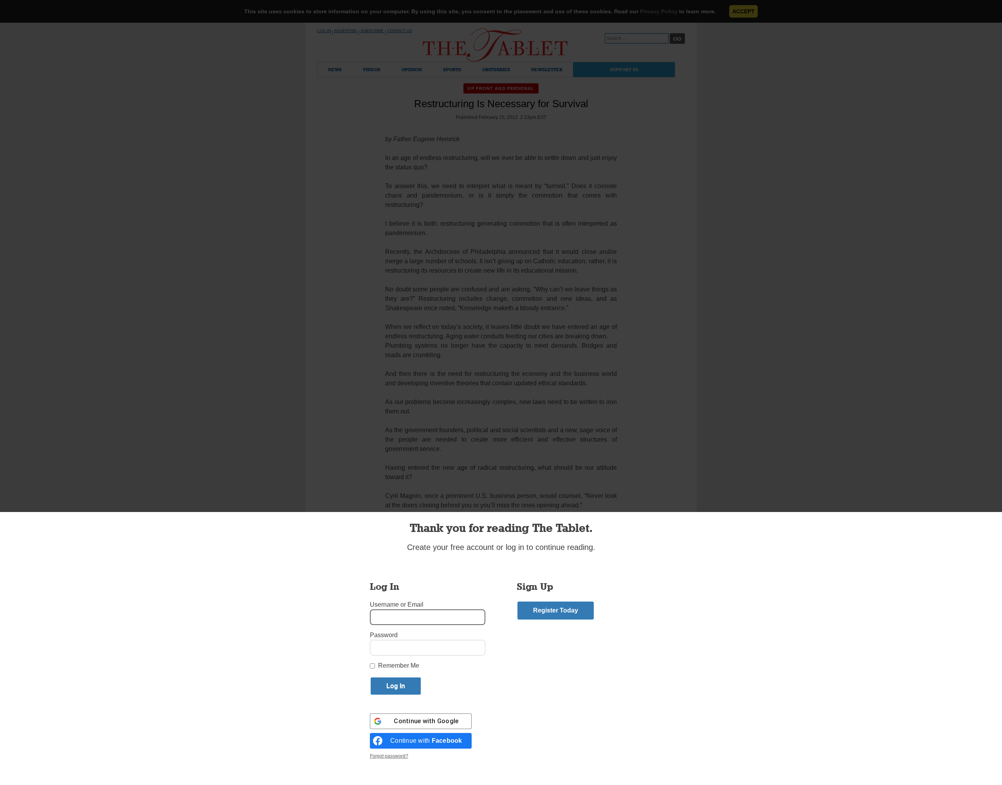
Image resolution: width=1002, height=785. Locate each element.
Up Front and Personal (500, 88)
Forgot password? (389, 756)
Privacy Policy (659, 11)
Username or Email (397, 604)
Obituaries (496, 69)
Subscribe (372, 31)
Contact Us (399, 31)
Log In (324, 31)
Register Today (555, 610)
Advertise (345, 31)
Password (384, 635)
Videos (371, 69)
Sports (452, 69)
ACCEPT (743, 11)
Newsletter (546, 69)
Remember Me (398, 665)
